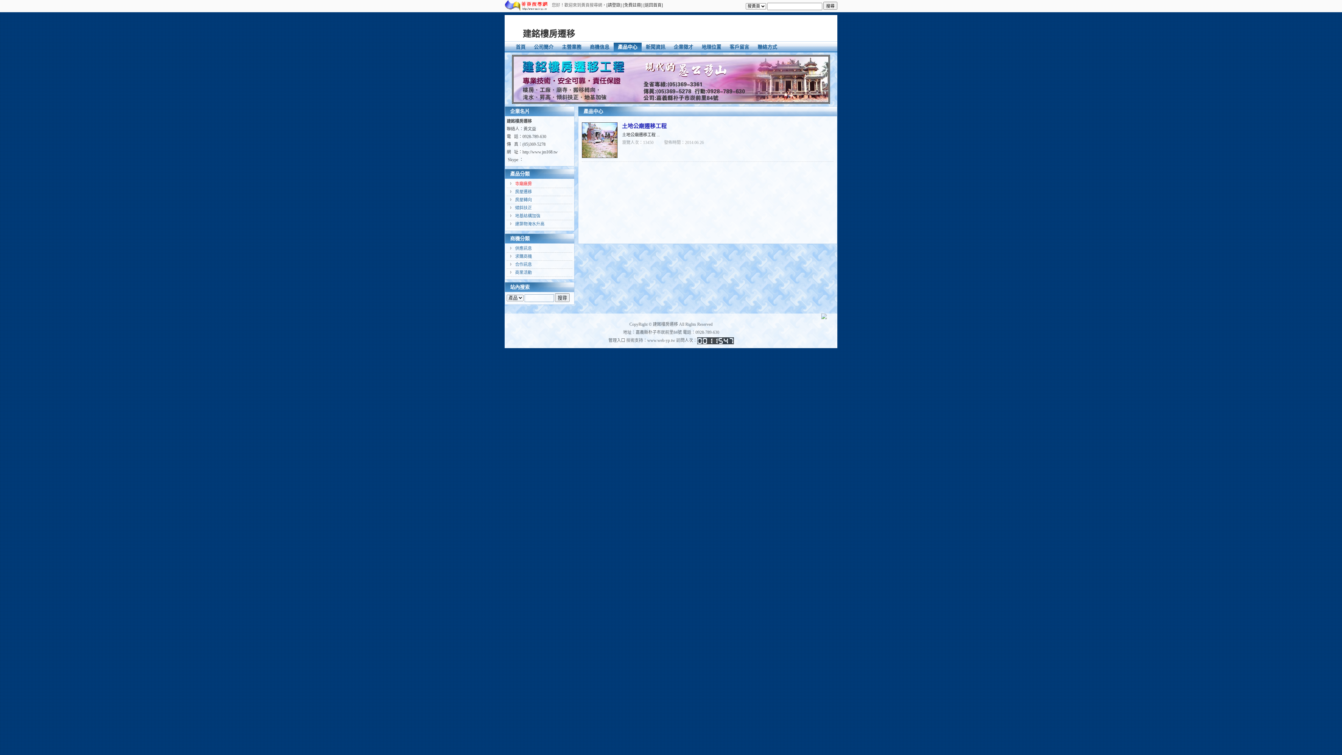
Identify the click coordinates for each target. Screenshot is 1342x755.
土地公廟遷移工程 (644, 126)
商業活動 (523, 272)
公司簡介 (544, 47)
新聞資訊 (655, 47)
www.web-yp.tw (661, 340)
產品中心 (627, 47)
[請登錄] (614, 5)
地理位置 (711, 47)
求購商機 (523, 256)
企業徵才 (683, 47)
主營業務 (572, 47)
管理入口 (616, 340)
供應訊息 (523, 248)
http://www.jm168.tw (540, 152)
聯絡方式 (767, 47)
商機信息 (599, 47)
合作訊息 (523, 264)
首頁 (521, 47)
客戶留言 (739, 47)
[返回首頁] (653, 5)
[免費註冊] (632, 5)
